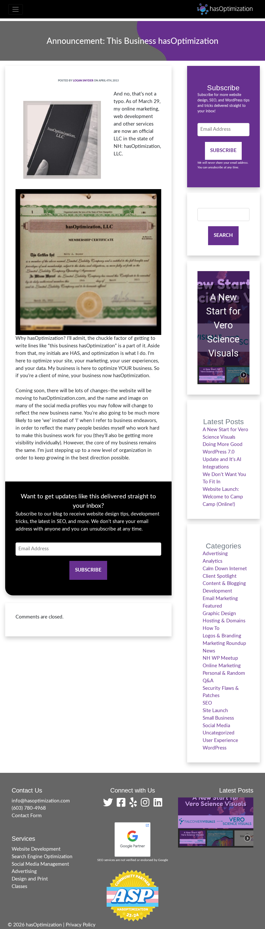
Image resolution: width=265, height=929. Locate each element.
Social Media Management (40, 864)
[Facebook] (122, 804)
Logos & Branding (222, 636)
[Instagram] (146, 804)
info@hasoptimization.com (41, 801)
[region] (223, 327)
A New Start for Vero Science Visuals (223, 325)
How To (211, 628)
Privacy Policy (80, 925)
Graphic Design (219, 613)
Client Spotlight (220, 576)
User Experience (220, 740)
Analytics (212, 561)
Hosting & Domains (224, 620)
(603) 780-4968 (29, 808)
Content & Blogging (224, 583)
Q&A (208, 680)
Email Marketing (220, 598)
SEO (207, 703)
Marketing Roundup (224, 643)
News (209, 651)
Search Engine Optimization (42, 856)
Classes (19, 886)
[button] (212, 375)
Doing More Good (222, 444)
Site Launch (215, 710)
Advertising (215, 553)
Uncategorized (218, 733)
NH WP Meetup (220, 658)
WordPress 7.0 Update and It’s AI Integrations (222, 460)
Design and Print (30, 879)
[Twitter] (109, 804)
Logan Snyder (83, 80)
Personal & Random (224, 673)
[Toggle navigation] (15, 9)
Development (217, 591)
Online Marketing (222, 665)
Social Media (216, 725)
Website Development (36, 849)
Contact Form (27, 815)
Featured (212, 606)
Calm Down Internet (225, 568)
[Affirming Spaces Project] (132, 895)
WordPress (214, 748)
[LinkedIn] (157, 804)
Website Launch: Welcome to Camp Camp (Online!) (223, 497)
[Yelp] (134, 804)
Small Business (218, 718)
